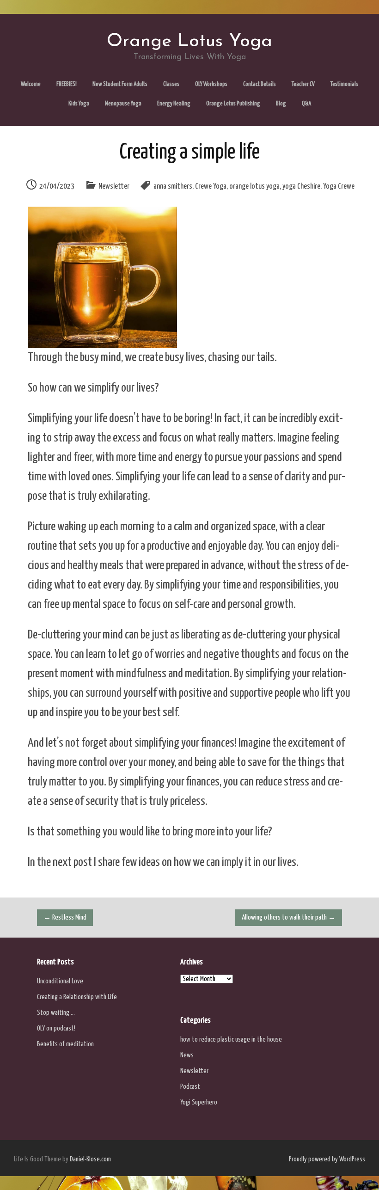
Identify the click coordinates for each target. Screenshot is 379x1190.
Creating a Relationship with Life (77, 997)
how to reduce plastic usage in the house (231, 1039)
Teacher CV (303, 84)
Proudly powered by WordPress (327, 1159)
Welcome (31, 84)
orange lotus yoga (254, 186)
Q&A (306, 104)
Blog (281, 104)
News (187, 1055)
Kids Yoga (78, 104)
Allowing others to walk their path (289, 917)
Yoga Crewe (339, 186)
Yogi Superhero (198, 1102)
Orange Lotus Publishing (233, 104)
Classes (171, 84)
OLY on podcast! (56, 1028)
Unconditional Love (60, 981)
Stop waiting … (56, 1012)
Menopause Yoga (123, 104)
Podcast (190, 1086)
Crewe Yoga (210, 186)
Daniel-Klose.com (90, 1159)
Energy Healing (173, 104)
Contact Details (259, 84)
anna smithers (172, 186)
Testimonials (344, 84)
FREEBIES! (66, 84)
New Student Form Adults (119, 84)
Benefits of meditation (65, 1044)
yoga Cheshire (301, 186)
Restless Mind (64, 917)
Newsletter (113, 186)
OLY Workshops (211, 84)
